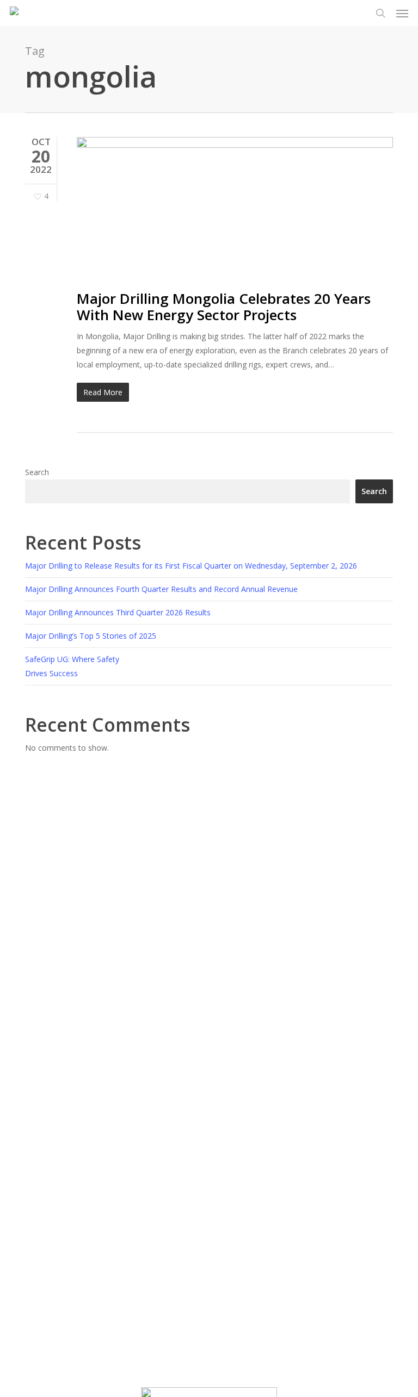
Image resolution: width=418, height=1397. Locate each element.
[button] (402, 13)
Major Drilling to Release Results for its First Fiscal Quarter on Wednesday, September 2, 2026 (191, 565)
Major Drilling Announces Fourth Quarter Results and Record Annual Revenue (161, 589)
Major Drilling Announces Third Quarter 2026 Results (118, 612)
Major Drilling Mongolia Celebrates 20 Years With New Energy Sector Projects (224, 307)
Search (37, 472)
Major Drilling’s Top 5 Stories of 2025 (90, 636)
